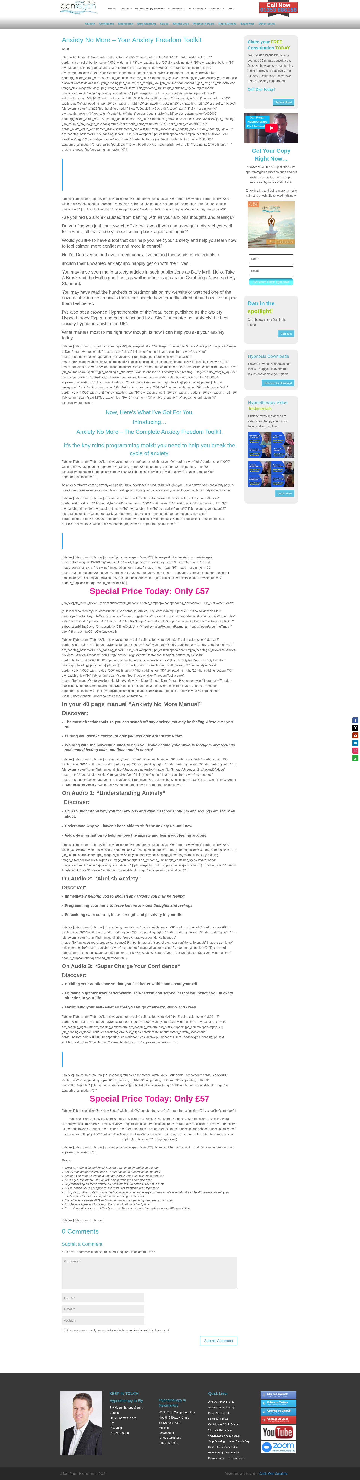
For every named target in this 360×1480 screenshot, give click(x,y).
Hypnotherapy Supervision (224, 1452)
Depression (125, 24)
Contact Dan (218, 8)
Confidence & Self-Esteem (223, 1424)
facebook (278, 1395)
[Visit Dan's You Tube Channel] (278, 1429)
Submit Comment (218, 1341)
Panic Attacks (227, 24)
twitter (278, 1403)
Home (112, 8)
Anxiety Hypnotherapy (221, 1407)
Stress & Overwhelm (220, 1429)
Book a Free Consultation (223, 1446)
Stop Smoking (146, 24)
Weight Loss (180, 24)
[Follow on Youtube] (355, 735)
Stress (164, 24)
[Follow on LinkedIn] (355, 743)
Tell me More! (284, 102)
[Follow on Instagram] (355, 751)
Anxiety (90, 24)
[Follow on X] (355, 728)
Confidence (106, 24)
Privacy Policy (216, 1458)
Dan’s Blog (196, 8)
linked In (278, 1412)
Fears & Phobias (218, 1418)
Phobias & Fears (203, 24)
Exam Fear (247, 24)
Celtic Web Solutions (274, 1473)
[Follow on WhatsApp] (355, 758)
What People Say (239, 1441)
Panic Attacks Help (219, 1413)
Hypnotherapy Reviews (150, 8)
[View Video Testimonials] (271, 474)
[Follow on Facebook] (355, 720)
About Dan (125, 8)
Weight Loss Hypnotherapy (224, 1435)
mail (278, 1420)
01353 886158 (278, 10)
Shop (232, 8)
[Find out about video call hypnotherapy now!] (278, 1445)
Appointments (177, 8)
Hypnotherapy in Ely (126, 1401)
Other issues (267, 24)
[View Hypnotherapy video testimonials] (271, 445)
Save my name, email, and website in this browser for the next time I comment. (118, 1330)
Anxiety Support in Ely (221, 1401)
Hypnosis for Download (278, 382)
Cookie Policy (237, 1458)
